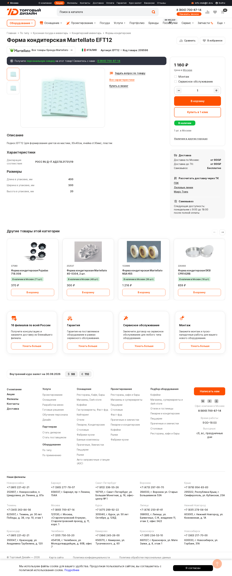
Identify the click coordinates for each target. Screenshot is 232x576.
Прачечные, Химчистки (90, 444)
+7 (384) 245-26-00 (107, 535)
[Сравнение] (207, 12)
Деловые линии (183, 187)
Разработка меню (53, 404)
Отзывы (161, 3)
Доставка (98, 3)
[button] (222, 232)
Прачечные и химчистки (125, 419)
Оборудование (20, 23)
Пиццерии (82, 449)
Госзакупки (170, 23)
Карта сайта (56, 557)
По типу (24, 33)
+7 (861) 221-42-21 (18, 487)
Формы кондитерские (118, 33)
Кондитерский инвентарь (87, 33)
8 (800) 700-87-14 (188, 10)
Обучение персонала (55, 414)
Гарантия (122, 3)
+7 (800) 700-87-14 (63, 509)
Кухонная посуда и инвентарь (50, 33)
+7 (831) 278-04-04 (196, 509)
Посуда (105, 23)
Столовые (83, 429)
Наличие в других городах (191, 138)
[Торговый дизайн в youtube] (209, 401)
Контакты (85, 3)
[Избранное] (215, 12)
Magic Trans (181, 191)
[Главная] (24, 12)
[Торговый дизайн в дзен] (216, 401)
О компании (45, 3)
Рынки (80, 454)
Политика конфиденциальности (91, 557)
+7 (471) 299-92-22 (107, 509)
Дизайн (46, 419)
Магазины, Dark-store (89, 399)
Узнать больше (31, 346)
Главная (11, 33)
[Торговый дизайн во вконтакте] (202, 401)
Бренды (153, 23)
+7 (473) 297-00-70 (152, 487)
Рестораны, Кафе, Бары (91, 394)
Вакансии (149, 3)
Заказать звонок (189, 14)
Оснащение (51, 23)
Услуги (118, 23)
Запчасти (204, 23)
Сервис (186, 23)
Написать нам (209, 391)
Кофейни (82, 404)
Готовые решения (53, 409)
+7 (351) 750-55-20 (62, 535)
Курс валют (135, 3)
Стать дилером (51, 432)
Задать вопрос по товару (130, 73)
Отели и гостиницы (161, 408)
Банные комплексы (88, 439)
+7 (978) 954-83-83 (196, 487)
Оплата (110, 3)
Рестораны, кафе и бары (125, 394)
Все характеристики (122, 79)
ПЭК (176, 183)
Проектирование (81, 23)
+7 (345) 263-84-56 (19, 509)
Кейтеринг (83, 414)
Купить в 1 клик (197, 112)
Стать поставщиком (54, 437)
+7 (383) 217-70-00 (196, 535)
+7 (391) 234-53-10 (151, 535)
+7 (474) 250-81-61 (151, 509)
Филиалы (72, 3)
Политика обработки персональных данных (145, 557)
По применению (51, 455)
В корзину (197, 101)
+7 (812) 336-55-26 (107, 487)
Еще (220, 23)
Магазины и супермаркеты (126, 399)
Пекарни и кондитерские (125, 424)
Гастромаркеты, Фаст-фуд (92, 409)
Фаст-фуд (116, 414)
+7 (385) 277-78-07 (63, 487)
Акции (59, 3)
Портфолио (137, 23)
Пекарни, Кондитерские (91, 424)
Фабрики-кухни (86, 434)
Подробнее (71, 570)
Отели (80, 419)
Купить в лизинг (118, 85)
